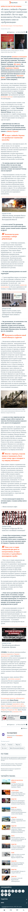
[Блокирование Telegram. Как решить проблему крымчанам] (6, 862)
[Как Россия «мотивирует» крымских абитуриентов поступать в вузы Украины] (6, 800)
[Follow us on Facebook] (2, 891)
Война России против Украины (11, 6)
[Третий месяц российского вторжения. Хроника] (14, 635)
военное (3, 654)
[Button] (10, 32)
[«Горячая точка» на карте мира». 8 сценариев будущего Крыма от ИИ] (6, 854)
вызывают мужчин (6, 97)
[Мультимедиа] (4, 910)
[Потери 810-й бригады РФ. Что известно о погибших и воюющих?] (14, 518)
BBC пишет (17, 64)
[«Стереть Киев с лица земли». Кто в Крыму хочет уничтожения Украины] (6, 792)
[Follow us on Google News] (16, 891)
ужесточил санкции (14, 679)
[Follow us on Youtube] (9, 891)
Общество (13, 799)
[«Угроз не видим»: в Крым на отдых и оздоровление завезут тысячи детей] (6, 845)
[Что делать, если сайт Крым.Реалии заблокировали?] (6, 878)
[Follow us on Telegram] (19, 891)
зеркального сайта (18, 704)
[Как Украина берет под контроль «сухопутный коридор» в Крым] (6, 781)
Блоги (12, 836)
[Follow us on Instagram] (12, 891)
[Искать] (23, 910)
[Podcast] (5, 894)
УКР (17, 910)
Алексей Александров (7, 25)
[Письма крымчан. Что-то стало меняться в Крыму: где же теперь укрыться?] (6, 837)
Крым (12, 852)
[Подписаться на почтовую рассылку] (9, 894)
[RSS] (2, 894)
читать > (23, 717)
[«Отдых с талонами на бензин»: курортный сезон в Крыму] (6, 819)
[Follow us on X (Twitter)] (5, 891)
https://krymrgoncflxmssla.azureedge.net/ (13, 706)
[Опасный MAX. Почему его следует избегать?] (6, 871)
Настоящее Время (18, 25)
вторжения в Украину (12, 68)
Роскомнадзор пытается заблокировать (12, 698)
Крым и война (15, 790)
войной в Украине (12, 131)
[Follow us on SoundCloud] (23, 891)
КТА (11, 910)
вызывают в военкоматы (19, 56)
